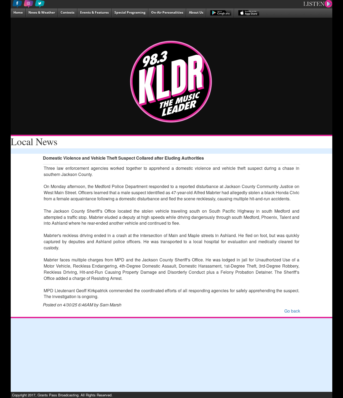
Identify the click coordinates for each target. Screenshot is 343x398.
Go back (292, 311)
